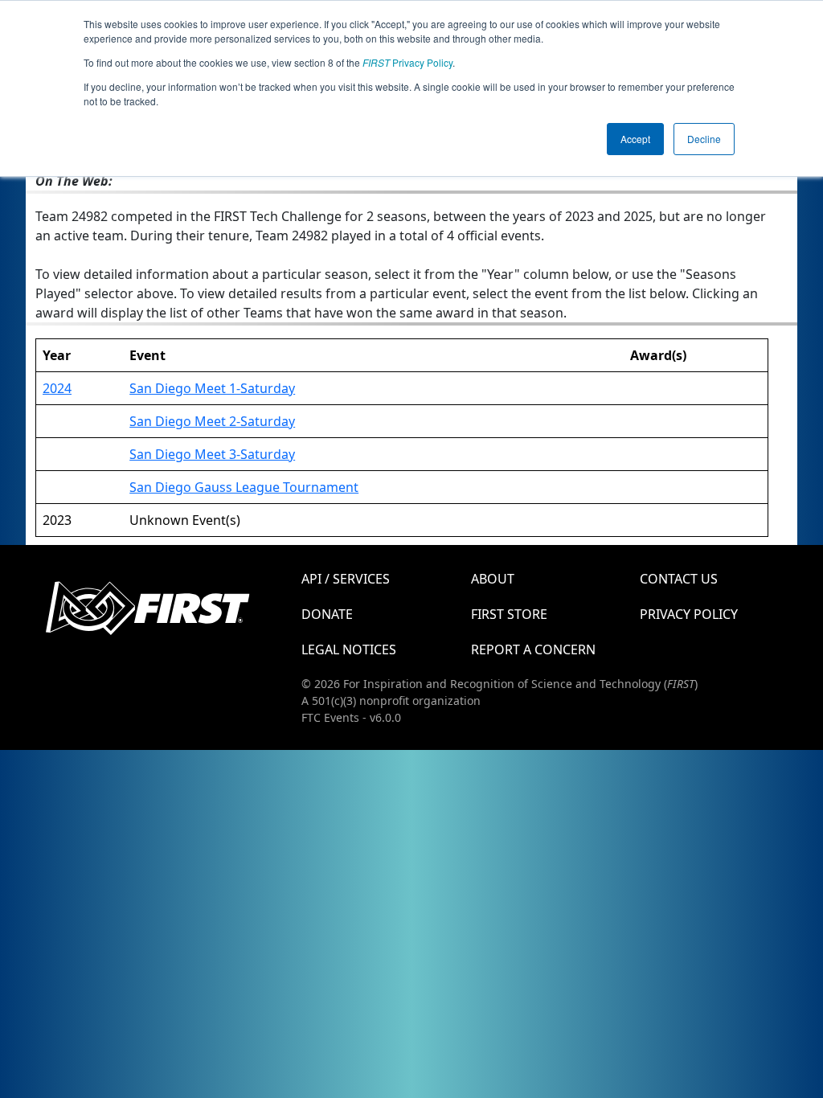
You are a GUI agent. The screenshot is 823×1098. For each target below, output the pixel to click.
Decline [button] (704, 138)
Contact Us (679, 579)
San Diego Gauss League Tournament (243, 487)
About (492, 579)
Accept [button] (635, 138)
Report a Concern (533, 649)
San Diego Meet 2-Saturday (212, 421)
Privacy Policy (407, 62)
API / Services (345, 579)
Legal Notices (348, 649)
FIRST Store (509, 614)
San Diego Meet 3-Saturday (212, 454)
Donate (327, 614)
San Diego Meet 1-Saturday (212, 388)
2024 (57, 388)
